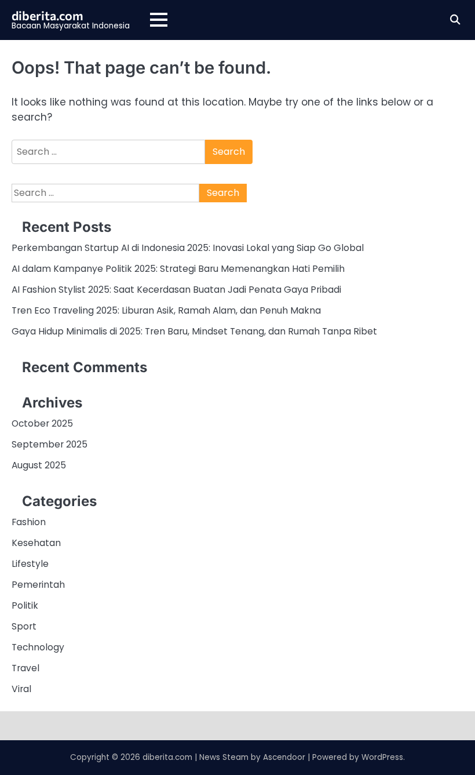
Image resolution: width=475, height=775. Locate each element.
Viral (21, 689)
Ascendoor (284, 757)
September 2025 (49, 444)
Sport (24, 626)
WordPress (382, 757)
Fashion (29, 522)
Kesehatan (36, 543)
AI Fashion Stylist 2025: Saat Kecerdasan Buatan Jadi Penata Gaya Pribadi (176, 289)
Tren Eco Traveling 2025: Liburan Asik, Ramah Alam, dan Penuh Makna (166, 310)
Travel (25, 668)
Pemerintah (38, 584)
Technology (38, 647)
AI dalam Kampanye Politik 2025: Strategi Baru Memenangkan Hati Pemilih (178, 269)
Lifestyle (30, 564)
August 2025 (39, 465)
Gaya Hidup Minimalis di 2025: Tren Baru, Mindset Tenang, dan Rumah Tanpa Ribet (194, 331)
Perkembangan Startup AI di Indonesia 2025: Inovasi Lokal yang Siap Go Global (188, 248)
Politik (25, 605)
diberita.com (47, 15)
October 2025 (42, 423)
